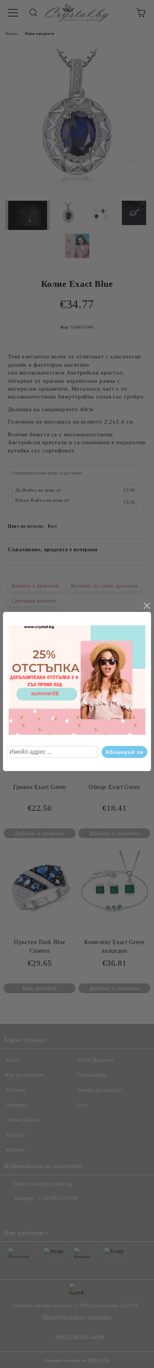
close (146, 605)
